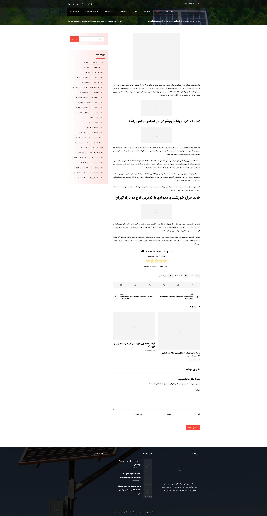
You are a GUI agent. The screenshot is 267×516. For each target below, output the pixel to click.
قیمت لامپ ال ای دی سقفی (79, 88)
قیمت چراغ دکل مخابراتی (81, 108)
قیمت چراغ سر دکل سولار (96, 118)
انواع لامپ (85, 63)
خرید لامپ (86, 68)
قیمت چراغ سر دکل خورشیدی (81, 113)
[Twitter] (78, 4)
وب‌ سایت (138, 414)
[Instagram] (73, 4)
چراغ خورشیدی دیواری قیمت (81, 158)
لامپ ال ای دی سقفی (80, 138)
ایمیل (169, 414)
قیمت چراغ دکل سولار (97, 108)
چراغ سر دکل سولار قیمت (96, 178)
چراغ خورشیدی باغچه (97, 158)
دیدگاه (197, 390)
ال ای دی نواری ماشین (97, 63)
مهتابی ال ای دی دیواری (97, 148)
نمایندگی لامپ (83, 148)
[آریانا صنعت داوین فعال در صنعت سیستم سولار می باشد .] (192, 12)
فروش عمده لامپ (98, 73)
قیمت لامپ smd (98, 83)
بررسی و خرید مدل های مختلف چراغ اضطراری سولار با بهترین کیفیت (129, 490)
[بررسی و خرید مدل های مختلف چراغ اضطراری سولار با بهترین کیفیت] (148, 488)
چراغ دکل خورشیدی (98, 168)
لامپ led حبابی (81, 133)
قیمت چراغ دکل (99, 103)
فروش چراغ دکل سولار (97, 78)
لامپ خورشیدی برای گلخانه (81, 143)
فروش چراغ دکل (86, 73)
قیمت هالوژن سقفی (98, 93)
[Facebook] (82, 4)
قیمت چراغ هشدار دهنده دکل (95, 123)
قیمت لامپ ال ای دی (85, 83)
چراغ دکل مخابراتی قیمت (96, 173)
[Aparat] (69, 4)
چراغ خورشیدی (163, 276)
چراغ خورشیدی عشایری (97, 163)
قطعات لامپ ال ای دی (82, 78)
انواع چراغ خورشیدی (98, 68)
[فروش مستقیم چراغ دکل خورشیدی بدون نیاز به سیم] (148, 476)
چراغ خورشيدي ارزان (79, 153)
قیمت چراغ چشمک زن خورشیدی (94, 128)
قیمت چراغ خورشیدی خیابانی (80, 98)
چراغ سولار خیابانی (81, 178)
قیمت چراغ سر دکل (98, 113)
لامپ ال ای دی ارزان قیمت (96, 138)
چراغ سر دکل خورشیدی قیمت (79, 173)
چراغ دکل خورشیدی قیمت (82, 168)
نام (199, 414)
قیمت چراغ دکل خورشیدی (84, 103)
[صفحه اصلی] (121, 21)
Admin (192, 276)
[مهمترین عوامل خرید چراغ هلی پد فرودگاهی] (148, 463)
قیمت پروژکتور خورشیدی (82, 93)
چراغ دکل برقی (84, 163)
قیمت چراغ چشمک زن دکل (96, 133)
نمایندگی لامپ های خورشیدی (95, 153)
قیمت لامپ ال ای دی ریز (96, 88)
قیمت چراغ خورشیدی (97, 98)
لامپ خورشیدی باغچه (97, 143)
